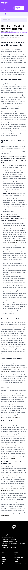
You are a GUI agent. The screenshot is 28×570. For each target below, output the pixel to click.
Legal (3, 533)
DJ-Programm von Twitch (16, 240)
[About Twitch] (14, 527)
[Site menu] (5, 14)
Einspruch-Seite (5, 515)
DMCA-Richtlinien (16, 346)
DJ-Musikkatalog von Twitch (14, 242)
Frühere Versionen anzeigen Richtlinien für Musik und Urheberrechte (14, 32)
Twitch (3, 551)
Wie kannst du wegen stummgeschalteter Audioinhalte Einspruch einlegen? (13, 488)
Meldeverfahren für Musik (14, 458)
